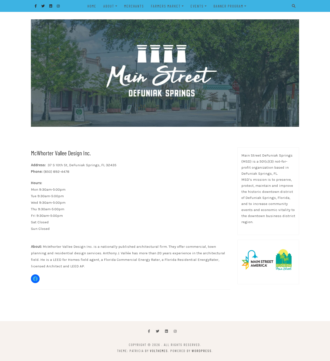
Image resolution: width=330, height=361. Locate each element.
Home (91, 6)
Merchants (134, 6)
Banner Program (228, 6)
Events (197, 6)
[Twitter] (157, 331)
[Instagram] (175, 331)
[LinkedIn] (166, 331)
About (108, 6)
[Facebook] (149, 331)
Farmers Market (166, 6)
